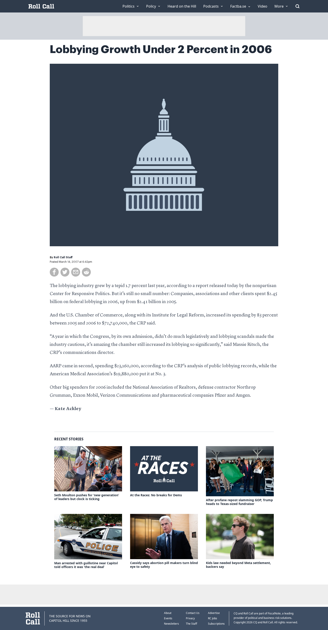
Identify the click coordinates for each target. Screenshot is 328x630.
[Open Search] (297, 6)
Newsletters (171, 624)
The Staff (191, 624)
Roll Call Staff (63, 257)
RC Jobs (212, 618)
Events (168, 618)
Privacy (190, 618)
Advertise (214, 613)
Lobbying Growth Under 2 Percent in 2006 (161, 49)
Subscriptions (216, 624)
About (167, 613)
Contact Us (192, 613)
